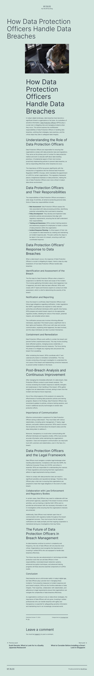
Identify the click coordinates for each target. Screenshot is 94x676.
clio (29, 619)
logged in (37, 634)
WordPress (84, 669)
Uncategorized (64, 617)
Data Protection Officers (48, 123)
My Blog (47, 6)
